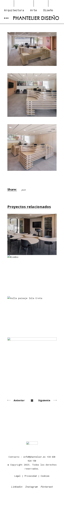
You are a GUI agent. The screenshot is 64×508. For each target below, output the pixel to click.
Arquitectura (14, 10)
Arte (33, 10)
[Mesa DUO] (32, 49)
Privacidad (31, 476)
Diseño (48, 10)
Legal (17, 476)
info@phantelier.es (34, 456)
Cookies (45, 476)
